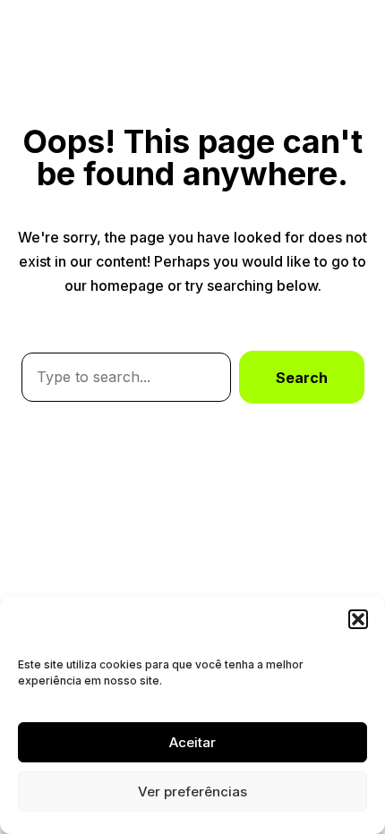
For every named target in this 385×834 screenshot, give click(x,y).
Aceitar (192, 742)
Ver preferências (192, 791)
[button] (358, 619)
